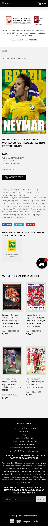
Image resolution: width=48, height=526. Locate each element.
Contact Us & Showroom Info (24, 428)
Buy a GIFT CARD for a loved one (24, 451)
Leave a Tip (24, 431)
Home (4, 50)
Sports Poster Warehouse (26, 516)
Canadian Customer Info (24, 444)
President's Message (24, 438)
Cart (44, 3)
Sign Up (41, 499)
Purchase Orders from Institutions (24, 448)
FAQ (24, 435)
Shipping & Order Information (24, 441)
